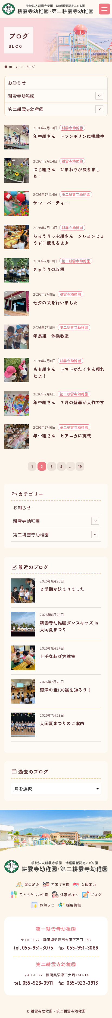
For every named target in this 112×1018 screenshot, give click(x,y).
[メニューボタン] (104, 9)
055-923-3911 (38, 982)
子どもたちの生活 (33, 894)
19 (80, 466)
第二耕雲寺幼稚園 (25, 109)
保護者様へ (69, 894)
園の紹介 (32, 884)
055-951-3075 (37, 947)
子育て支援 (60, 884)
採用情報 (73, 905)
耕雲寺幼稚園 (21, 95)
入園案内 (88, 884)
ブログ (96, 894)
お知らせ (17, 82)
